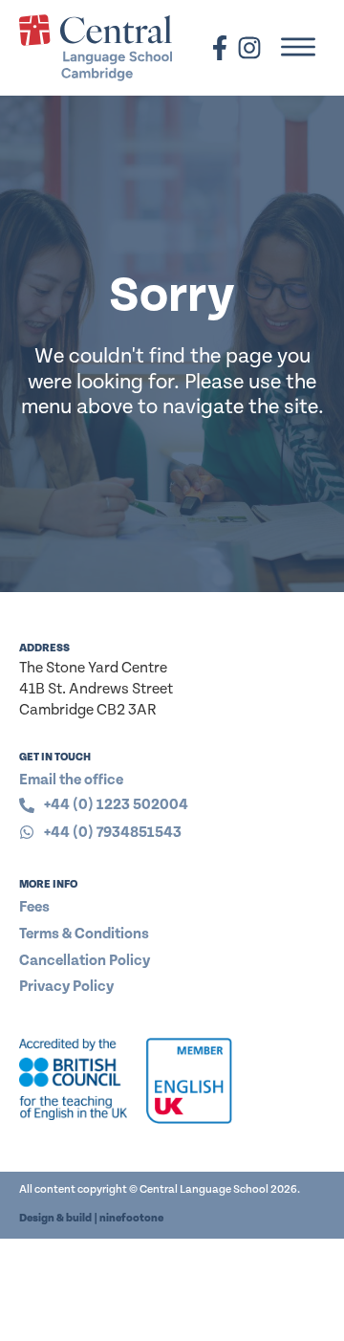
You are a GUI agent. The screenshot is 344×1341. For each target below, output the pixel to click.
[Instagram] (249, 47)
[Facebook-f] (219, 47)
